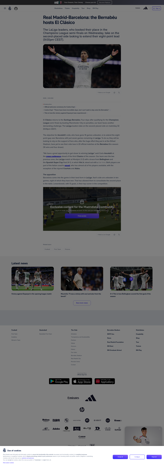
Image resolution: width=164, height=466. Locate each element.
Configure (137, 457)
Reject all (154, 457)
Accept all (120, 457)
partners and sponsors (28, 458)
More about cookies (8, 463)
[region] (82, 456)
